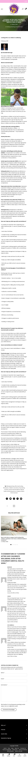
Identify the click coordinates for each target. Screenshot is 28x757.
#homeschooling (19, 486)
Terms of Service (23, 749)
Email (2, 678)
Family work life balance (14, 489)
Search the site (18, 751)
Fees (9, 748)
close (3, 1)
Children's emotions (13, 488)
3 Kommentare (19, 26)
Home (5, 748)
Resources (15, 749)
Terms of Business (7, 749)
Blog (12, 748)
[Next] (25, 530)
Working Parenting (11, 26)
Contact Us (23, 748)
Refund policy (10, 751)
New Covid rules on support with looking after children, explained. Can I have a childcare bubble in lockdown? (14, 539)
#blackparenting (10, 486)
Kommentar (4, 685)
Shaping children (20, 491)
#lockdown (6, 488)
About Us (17, 748)
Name (3, 672)
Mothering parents (11, 491)
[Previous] (2, 530)
